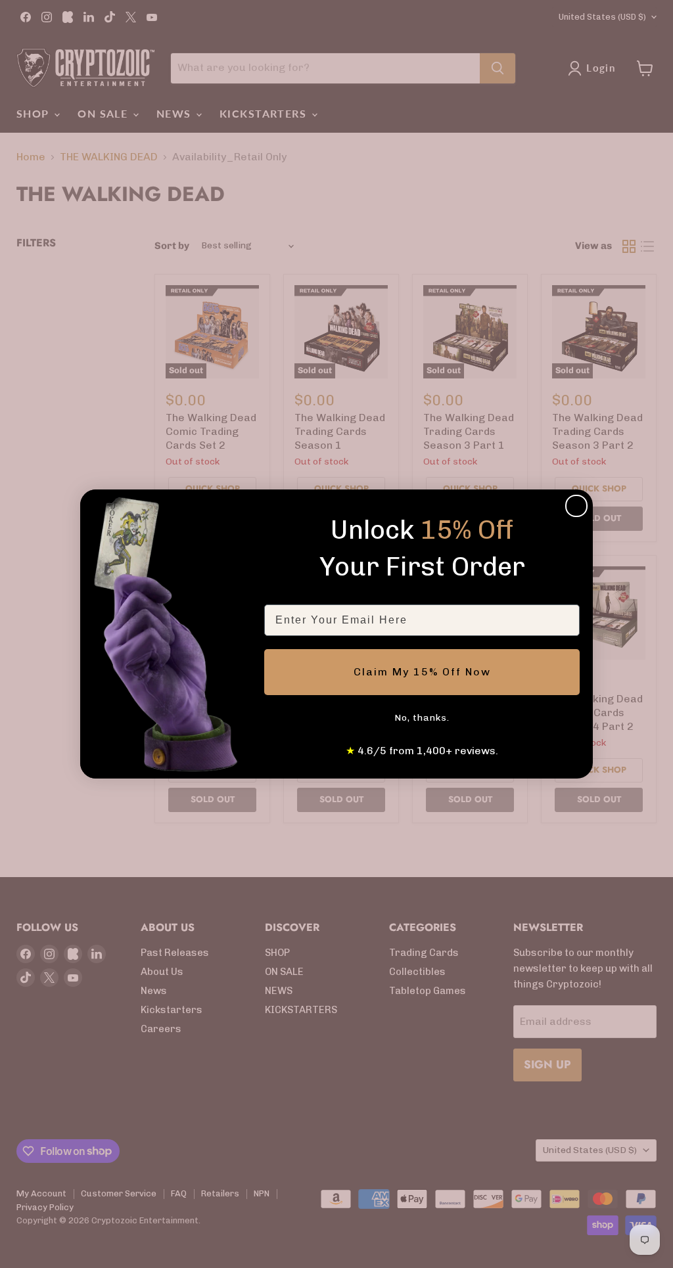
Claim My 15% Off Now (422, 672)
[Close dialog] (576, 506)
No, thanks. (422, 717)
